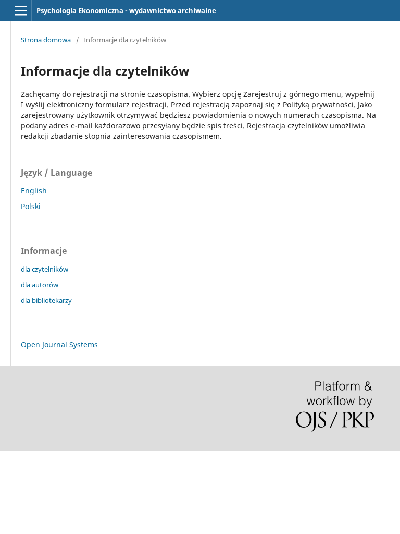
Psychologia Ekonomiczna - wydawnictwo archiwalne (126, 10)
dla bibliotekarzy (46, 300)
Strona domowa (46, 39)
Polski (31, 206)
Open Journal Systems (59, 344)
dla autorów (39, 284)
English (34, 191)
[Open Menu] (20, 10)
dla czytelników (44, 269)
